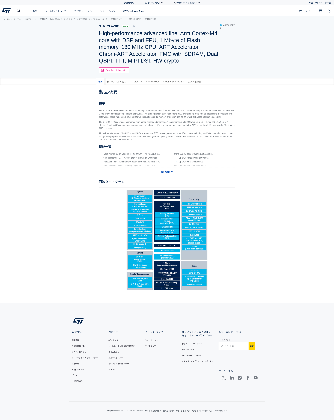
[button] (18, 10)
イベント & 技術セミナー (118, 364)
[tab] (100, 81)
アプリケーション (83, 11)
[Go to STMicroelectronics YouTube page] (255, 378)
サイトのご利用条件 (153, 411)
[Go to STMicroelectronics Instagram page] (239, 378)
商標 (177, 411)
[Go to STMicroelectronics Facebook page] (247, 378)
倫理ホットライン (189, 349)
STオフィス (113, 340)
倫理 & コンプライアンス (192, 344)
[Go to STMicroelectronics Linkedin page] (231, 378)
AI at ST (111, 369)
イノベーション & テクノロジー (85, 358)
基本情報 (75, 340)
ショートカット (151, 340)
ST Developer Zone (133, 11)
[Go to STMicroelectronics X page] (224, 378)
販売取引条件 (168, 411)
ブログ (74, 375)
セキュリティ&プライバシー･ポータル (197, 361)
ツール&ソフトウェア (56, 11)
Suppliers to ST (78, 369)
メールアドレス (224, 340)
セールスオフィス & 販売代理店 (121, 346)
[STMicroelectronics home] (7, 10)
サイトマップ (150, 346)
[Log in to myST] (329, 10)
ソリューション (107, 11)
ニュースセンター (115, 358)
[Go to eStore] (321, 10)
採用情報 (75, 364)
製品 (35, 11)
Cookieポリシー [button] (220, 411)
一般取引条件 (77, 381)
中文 (311, 2)
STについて (305, 11)
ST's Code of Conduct (191, 355)
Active (125, 26)
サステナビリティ (79, 352)
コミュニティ (113, 352)
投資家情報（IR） (79, 346)
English (318, 2)
